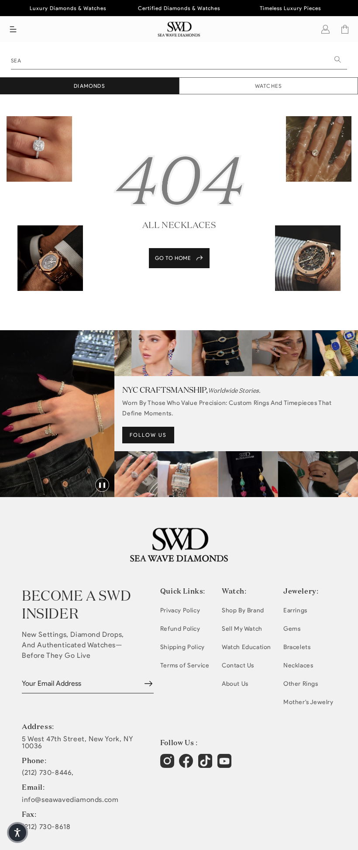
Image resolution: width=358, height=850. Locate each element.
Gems (291, 628)
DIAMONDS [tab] (89, 86)
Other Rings (300, 684)
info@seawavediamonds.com (70, 799)
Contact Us (238, 665)
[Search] (337, 59)
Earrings (295, 610)
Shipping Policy (182, 647)
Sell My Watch (242, 628)
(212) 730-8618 (46, 826)
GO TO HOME (173, 258)
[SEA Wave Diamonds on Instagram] (168, 764)
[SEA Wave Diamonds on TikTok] (225, 764)
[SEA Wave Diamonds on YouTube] (206, 764)
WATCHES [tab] (268, 86)
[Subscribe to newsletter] (148, 683)
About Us (235, 684)
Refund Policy (180, 628)
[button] (13, 29)
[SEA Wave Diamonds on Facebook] (187, 764)
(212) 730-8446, (48, 772)
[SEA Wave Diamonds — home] (179, 29)
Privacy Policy (180, 610)
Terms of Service (185, 665)
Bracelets (296, 647)
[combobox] (179, 59)
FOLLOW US (148, 435)
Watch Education (246, 647)
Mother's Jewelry (308, 702)
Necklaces (298, 665)
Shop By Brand (243, 610)
